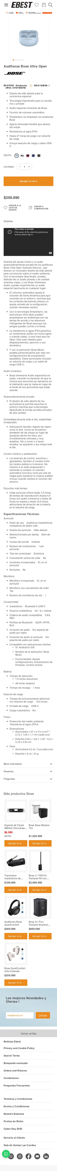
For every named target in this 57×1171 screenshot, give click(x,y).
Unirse (43, 1015)
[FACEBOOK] (28, 1156)
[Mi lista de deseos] (36, 4)
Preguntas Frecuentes (17, 1085)
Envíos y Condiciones (17, 1106)
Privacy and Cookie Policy (19, 1048)
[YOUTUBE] (37, 1156)
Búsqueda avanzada (16, 1063)
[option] (16, 155)
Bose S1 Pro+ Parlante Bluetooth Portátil (39, 924)
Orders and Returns (15, 1070)
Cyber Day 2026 (13, 1128)
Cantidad (9, 166)
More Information (13, 764)
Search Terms (12, 1055)
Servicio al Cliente (14, 1137)
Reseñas (8, 771)
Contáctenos (11, 1078)
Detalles (8, 221)
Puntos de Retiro (14, 1121)
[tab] (28, 221)
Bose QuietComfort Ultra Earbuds (14, 970)
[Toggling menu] (6, 5)
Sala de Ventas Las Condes (20, 1145)
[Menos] (19, 166)
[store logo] (22, 4)
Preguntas (9, 778)
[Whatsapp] (11, 1156)
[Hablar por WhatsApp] (6, 1154)
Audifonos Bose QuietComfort (13, 923)
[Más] (29, 166)
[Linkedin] (46, 1156)
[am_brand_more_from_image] (15, 810)
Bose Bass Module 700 (39, 826)
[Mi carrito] (44, 5)
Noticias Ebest (12, 1041)
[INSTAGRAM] (20, 1156)
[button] (13, 60)
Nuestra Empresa (14, 1113)
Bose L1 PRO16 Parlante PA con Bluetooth (38, 878)
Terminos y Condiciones (18, 1098)
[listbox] (32, 156)
